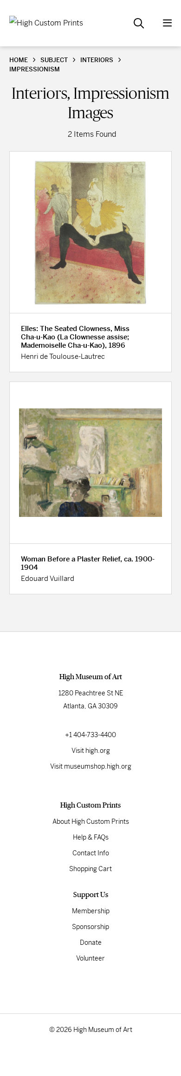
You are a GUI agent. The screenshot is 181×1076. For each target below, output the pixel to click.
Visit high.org (90, 750)
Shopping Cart (90, 869)
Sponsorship (90, 927)
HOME (18, 60)
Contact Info (90, 853)
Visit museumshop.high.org (90, 766)
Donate (91, 942)
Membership (91, 911)
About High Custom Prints (90, 821)
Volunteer (90, 958)
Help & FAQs (91, 837)
